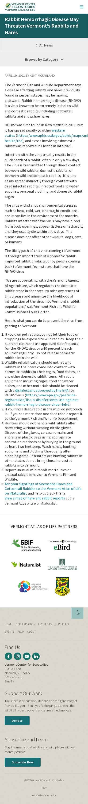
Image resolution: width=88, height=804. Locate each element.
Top (78, 613)
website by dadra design (44, 795)
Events (9, 632)
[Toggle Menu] (81, 7)
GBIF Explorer (25, 624)
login (44, 787)
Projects (45, 624)
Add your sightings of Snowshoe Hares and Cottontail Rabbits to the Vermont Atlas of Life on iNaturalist (43, 488)
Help (20, 632)
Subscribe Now (23, 762)
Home (8, 624)
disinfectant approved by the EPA (42, 390)
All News (46, 45)
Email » (9, 681)
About (31, 632)
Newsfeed (62, 624)
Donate (17, 720)
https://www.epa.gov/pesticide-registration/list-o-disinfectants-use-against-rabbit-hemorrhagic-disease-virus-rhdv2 (42, 400)
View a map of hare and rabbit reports (35, 498)
